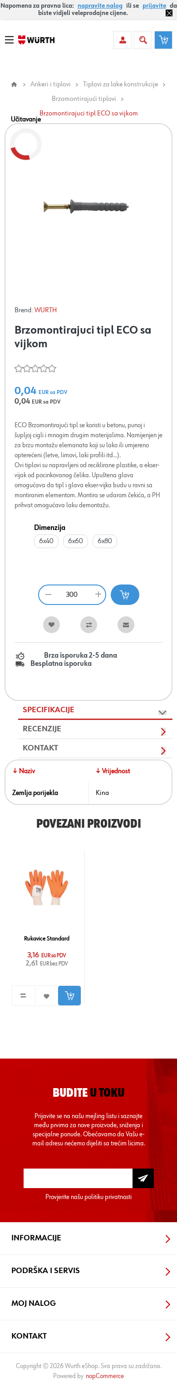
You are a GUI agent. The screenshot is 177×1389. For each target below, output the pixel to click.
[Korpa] (163, 40)
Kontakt (40, 748)
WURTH (45, 310)
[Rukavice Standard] (47, 887)
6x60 (75, 541)
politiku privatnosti (108, 1197)
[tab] (95, 710)
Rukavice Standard (46, 938)
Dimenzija (49, 528)
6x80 (105, 541)
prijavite (154, 6)
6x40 (46, 541)
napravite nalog (100, 6)
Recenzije (42, 729)
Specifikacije (48, 710)
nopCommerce (105, 1376)
